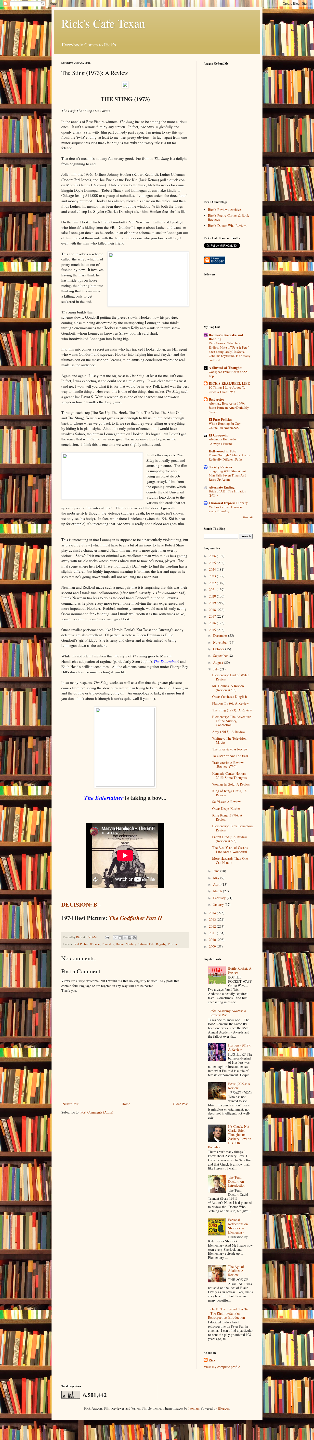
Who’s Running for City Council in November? (225, 425)
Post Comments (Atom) (96, 1112)
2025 (213, 562)
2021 (213, 589)
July (216, 669)
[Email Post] (107, 937)
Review (172, 944)
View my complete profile (222, 1366)
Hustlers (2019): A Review (239, 1047)
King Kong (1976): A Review (227, 817)
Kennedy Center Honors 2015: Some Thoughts (229, 775)
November (221, 642)
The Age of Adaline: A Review (236, 1270)
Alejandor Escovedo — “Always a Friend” (224, 441)
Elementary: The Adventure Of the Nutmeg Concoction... (231, 720)
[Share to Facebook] (129, 937)
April (217, 884)
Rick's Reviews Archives (225, 209)
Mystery (131, 944)
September (221, 655)
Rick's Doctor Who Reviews (227, 225)
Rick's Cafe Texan (103, 23)
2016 (213, 623)
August (218, 662)
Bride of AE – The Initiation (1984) (227, 493)
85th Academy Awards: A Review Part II (228, 1012)
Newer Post (70, 1103)
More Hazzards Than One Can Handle (230, 860)
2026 (213, 556)
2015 (213, 629)
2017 (213, 616)
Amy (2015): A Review (228, 731)
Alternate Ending (222, 487)
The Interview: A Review (230, 749)
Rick (212, 1360)
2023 (213, 576)
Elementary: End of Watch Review (230, 677)
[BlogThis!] (120, 937)
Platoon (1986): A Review (230, 703)
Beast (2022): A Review (239, 1085)
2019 (213, 602)
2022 (213, 583)
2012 (213, 926)
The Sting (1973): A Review (232, 710)
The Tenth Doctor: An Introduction (236, 1181)
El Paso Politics (220, 419)
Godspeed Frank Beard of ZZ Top (228, 373)
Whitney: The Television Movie (229, 740)
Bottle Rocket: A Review (239, 970)
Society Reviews (220, 467)
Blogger (223, 1408)
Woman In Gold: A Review (231, 784)
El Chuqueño (218, 435)
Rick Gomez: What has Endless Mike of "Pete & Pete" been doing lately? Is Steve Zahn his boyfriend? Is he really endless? (229, 351)
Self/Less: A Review (226, 801)
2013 (213, 919)
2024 (213, 569)
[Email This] (115, 937)
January (219, 904)
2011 (213, 933)
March (218, 891)
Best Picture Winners (87, 944)
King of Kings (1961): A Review (229, 792)
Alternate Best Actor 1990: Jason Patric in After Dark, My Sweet (229, 407)
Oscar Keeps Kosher (226, 808)
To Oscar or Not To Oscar (230, 755)
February (220, 898)
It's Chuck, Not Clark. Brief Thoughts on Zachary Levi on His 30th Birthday (229, 1136)
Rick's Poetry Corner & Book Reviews (228, 217)
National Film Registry (151, 944)
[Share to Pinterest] (134, 937)
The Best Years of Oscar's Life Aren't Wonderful (230, 849)
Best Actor (216, 399)
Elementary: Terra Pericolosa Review (232, 828)
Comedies (108, 944)
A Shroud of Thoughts (225, 367)
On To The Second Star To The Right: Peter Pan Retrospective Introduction (228, 1313)
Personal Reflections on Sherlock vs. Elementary (238, 1225)
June (216, 871)
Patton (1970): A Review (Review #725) (229, 838)
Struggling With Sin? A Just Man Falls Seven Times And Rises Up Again (227, 475)
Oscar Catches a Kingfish (229, 696)
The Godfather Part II (135, 918)
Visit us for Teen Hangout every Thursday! (226, 509)
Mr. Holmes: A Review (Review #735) (228, 687)
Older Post (180, 1103)
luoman (193, 1408)
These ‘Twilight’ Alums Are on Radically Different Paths (229, 457)
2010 (213, 939)
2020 (213, 596)
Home (126, 1103)
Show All (248, 517)
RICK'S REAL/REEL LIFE (229, 383)
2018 (213, 609)
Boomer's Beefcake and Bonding (226, 336)
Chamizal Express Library (228, 502)
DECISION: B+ (81, 904)
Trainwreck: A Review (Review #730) (228, 764)
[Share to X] (124, 937)
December (220, 635)
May (216, 877)
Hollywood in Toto (222, 451)
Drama (120, 944)
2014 (213, 912)
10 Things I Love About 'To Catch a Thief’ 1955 (227, 389)
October (219, 649)
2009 (213, 946)
